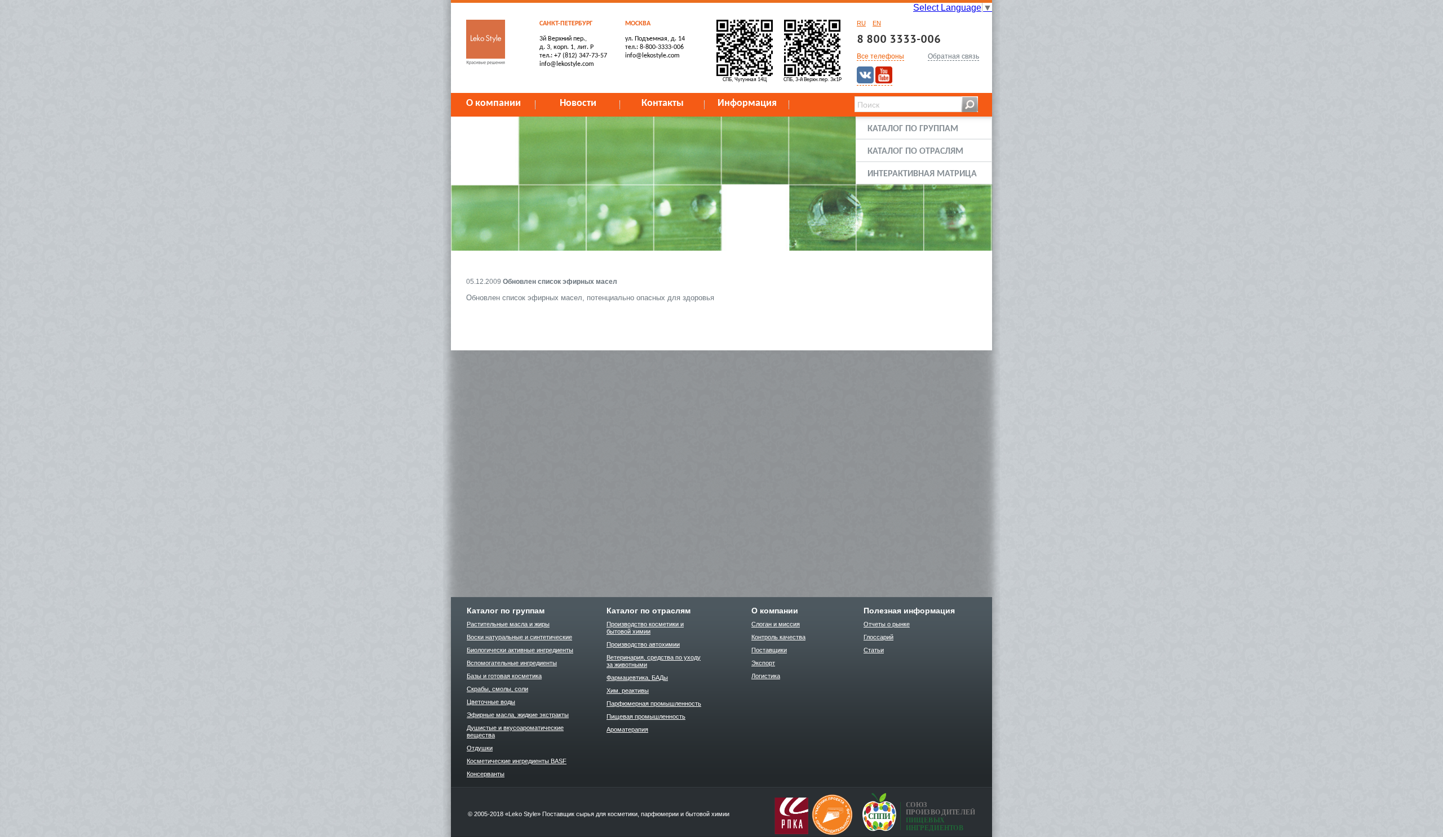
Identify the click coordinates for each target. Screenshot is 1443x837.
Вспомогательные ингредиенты (512, 663)
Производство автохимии (643, 644)
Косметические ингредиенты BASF (516, 761)
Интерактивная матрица (922, 174)
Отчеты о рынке (887, 624)
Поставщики (769, 650)
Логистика (765, 676)
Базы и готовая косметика (504, 676)
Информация (747, 103)
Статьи (874, 650)
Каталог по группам (912, 128)
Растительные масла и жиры (508, 624)
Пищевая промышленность (646, 716)
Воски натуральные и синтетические (519, 637)
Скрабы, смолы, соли (497, 688)
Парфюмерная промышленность (654, 703)
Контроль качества (778, 637)
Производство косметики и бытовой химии (645, 628)
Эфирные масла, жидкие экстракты (518, 714)
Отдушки (480, 748)
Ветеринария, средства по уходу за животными (654, 661)
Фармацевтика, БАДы (637, 677)
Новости (578, 103)
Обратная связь (953, 56)
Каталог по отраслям (915, 151)
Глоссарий (878, 637)
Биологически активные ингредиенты (520, 650)
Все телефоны (880, 56)
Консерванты (485, 774)
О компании (493, 103)
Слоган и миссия (775, 624)
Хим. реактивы (628, 690)
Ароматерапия (627, 729)
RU (861, 23)
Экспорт (763, 663)
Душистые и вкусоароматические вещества (515, 731)
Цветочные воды (491, 701)
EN (877, 23)
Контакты (662, 103)
